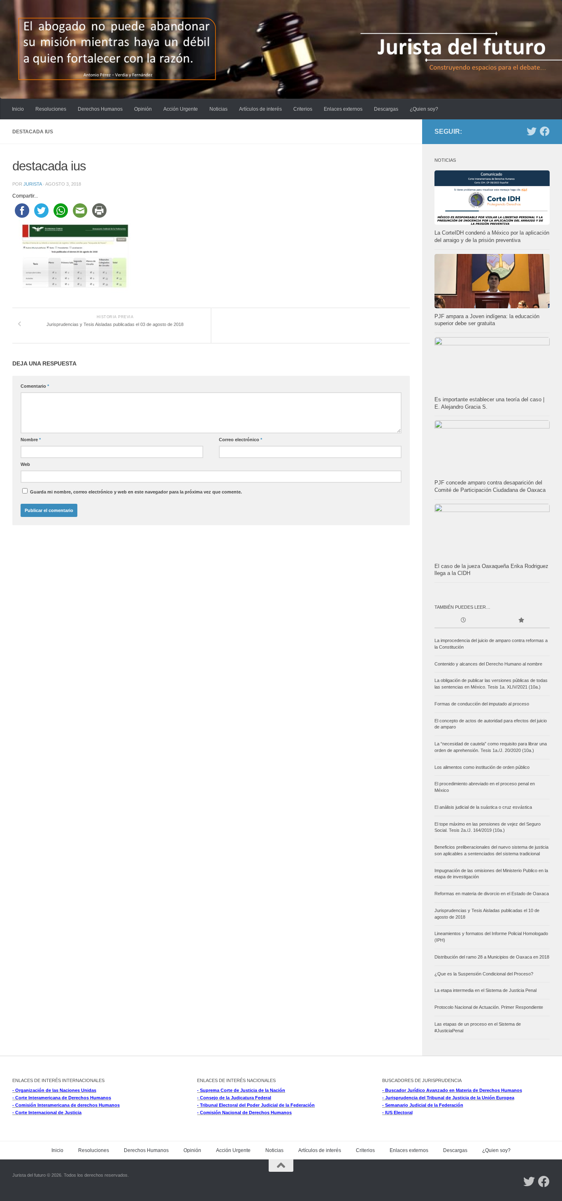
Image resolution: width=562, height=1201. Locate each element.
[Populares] (521, 620)
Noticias (218, 109)
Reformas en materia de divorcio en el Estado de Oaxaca (491, 893)
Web (25, 464)
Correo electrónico (240, 439)
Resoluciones (50, 109)
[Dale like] (545, 131)
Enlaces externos (343, 109)
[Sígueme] (531, 131)
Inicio (18, 109)
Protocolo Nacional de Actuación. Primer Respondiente (488, 1007)
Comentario (35, 386)
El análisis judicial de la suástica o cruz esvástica (483, 807)
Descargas (386, 109)
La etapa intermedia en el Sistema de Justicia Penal (485, 990)
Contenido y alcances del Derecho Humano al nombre (488, 663)
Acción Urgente (180, 109)
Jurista (32, 184)
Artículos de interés (260, 109)
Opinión (143, 109)
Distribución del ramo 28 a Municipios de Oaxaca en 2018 (491, 956)
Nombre (31, 439)
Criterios (302, 109)
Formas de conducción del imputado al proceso (481, 703)
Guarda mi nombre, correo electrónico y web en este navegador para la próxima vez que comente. (136, 491)
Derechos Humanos (100, 109)
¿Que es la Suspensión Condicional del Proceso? (483, 973)
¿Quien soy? (424, 109)
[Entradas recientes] (463, 620)
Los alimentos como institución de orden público (481, 767)
